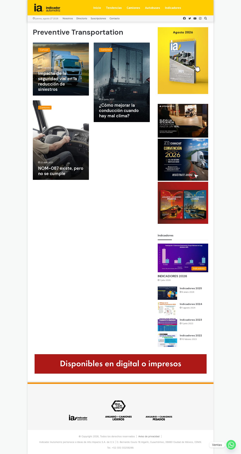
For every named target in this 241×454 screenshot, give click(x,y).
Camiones (133, 8)
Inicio (97, 8)
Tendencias (114, 8)
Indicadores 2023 (191, 319)
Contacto (115, 18)
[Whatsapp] (231, 445)
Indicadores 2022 (191, 335)
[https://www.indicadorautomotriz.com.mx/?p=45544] (183, 93)
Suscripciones (98, 18)
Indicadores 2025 (191, 288)
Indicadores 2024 (191, 304)
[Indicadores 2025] (167, 293)
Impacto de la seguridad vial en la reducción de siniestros (57, 81)
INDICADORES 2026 (172, 276)
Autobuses (152, 8)
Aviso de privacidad (148, 436)
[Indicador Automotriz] (47, 7)
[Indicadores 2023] (167, 324)
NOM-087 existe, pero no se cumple (60, 171)
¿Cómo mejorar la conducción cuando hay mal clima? (119, 110)
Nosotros (68, 18)
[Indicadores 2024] (167, 309)
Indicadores (173, 8)
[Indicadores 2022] (167, 340)
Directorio (81, 18)
